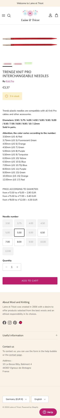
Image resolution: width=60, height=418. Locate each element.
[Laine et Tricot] (30, 15)
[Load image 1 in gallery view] (30, 41)
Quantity (7, 260)
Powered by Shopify (30, 407)
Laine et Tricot (15, 407)
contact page (15, 354)
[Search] (10, 15)
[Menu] (3, 15)
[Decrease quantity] (5, 267)
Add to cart (30, 280)
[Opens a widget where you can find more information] (48, 412)
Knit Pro (10, 81)
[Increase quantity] (18, 267)
